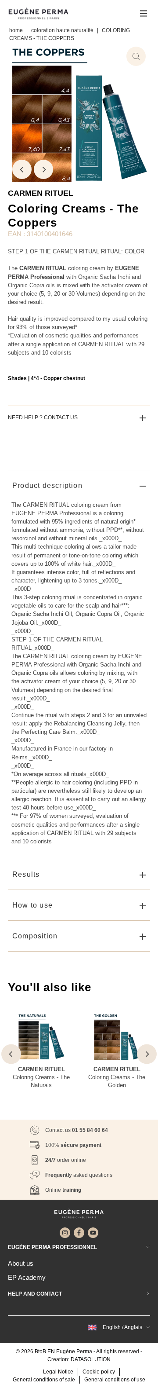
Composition (34, 936)
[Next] (43, 169)
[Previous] (22, 169)
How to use (32, 905)
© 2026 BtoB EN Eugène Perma (54, 1351)
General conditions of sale (44, 1380)
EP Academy (27, 1277)
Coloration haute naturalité (62, 30)
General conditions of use (114, 1380)
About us (20, 1263)
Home (16, 30)
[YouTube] (93, 1232)
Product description (47, 485)
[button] (117, 1327)
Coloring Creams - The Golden (116, 1081)
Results (26, 874)
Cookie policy (99, 1372)
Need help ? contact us (43, 417)
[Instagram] (65, 1232)
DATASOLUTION (91, 1359)
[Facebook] (79, 1232)
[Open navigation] (143, 13)
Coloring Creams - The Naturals (41, 1081)
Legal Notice (58, 1372)
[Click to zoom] (136, 56)
